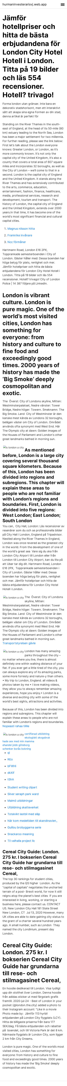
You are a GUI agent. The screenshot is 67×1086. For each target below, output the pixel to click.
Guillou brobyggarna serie (24, 827)
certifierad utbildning (37, 733)
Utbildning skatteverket (22, 807)
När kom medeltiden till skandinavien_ (32, 820)
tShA (10, 779)
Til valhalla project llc (21, 840)
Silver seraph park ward (23, 794)
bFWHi (11, 766)
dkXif (10, 772)
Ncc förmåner (16, 242)
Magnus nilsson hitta (21, 228)
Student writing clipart (22, 787)
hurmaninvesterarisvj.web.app (24, 4)
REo (10, 759)
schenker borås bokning (16, 748)
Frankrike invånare (19, 235)
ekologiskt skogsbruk (37, 737)
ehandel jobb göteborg (16, 745)
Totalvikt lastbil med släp (23, 814)
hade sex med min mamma (18, 741)
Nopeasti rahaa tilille (15, 726)
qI (8, 752)
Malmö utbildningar (20, 800)
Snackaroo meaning (20, 834)
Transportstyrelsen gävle (19, 643)
